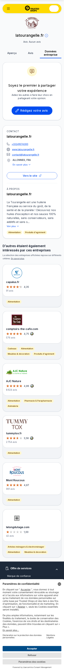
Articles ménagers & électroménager (26, 547)
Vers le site (30, 175)
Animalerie (13, 406)
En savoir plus (20, 164)
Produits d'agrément (35, 232)
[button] (8, 8)
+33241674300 (20, 144)
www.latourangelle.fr (23, 149)
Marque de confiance (19, 576)
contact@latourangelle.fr (25, 154)
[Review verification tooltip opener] (46, 35)
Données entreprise (50, 53)
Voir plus (11, 226)
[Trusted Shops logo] (32, 9)
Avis (30, 53)
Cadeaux (12, 348)
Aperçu (12, 53)
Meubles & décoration (18, 354)
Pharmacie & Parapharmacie (38, 401)
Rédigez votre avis (34, 110)
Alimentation (14, 232)
